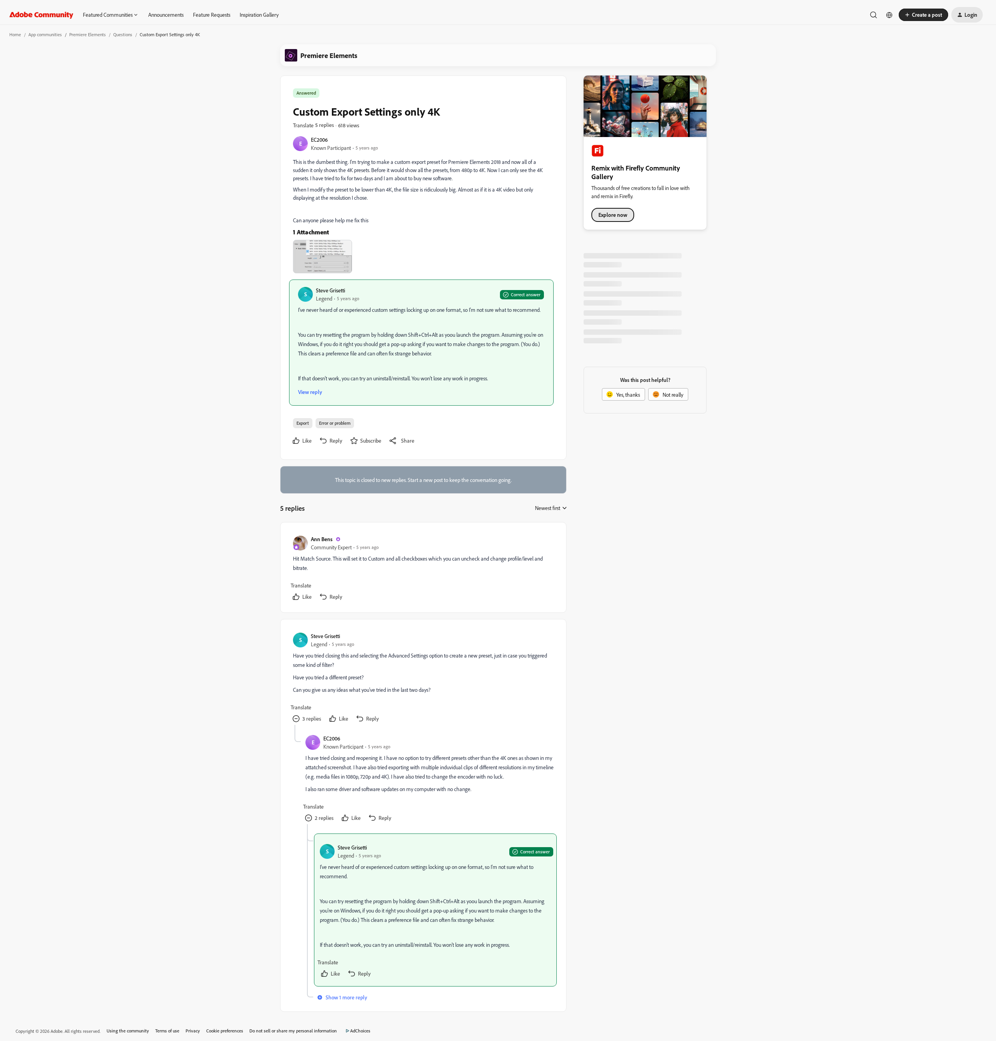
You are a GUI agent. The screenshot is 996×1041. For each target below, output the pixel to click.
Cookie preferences (224, 1031)
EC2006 (319, 139)
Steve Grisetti (330, 290)
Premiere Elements (87, 34)
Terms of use (167, 1031)
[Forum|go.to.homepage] (41, 15)
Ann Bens (322, 539)
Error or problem (335, 423)
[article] (423, 569)
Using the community (128, 1031)
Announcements (166, 14)
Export (302, 423)
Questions (122, 34)
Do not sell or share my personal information (293, 1031)
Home (15, 34)
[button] (923, 15)
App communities (45, 34)
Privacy (193, 1031)
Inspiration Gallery (259, 14)
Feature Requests (211, 14)
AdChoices (360, 1031)
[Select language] (889, 15)
